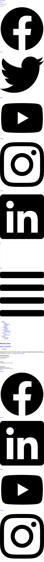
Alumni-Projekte (5, 329)
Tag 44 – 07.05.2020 (5, 346)
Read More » (18, 353)
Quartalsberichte (7, 334)
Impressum (6, 338)
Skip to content (2, 0)
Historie (5, 323)
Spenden (3, 335)
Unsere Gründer (7, 324)
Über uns (3, 322)
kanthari (1, 2)
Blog (5, 333)
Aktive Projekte (7, 330)
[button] (22, 294)
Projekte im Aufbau (7, 331)
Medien (3, 332)
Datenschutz (6, 337)
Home (3, 321)
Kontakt (3, 336)
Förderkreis (6, 325)
